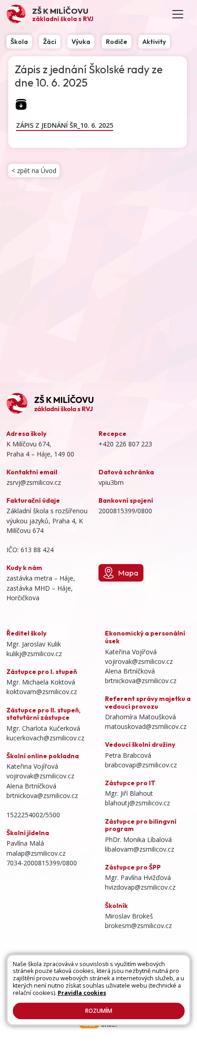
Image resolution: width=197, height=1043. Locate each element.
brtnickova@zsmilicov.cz (42, 795)
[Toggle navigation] (178, 14)
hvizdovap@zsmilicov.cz (140, 887)
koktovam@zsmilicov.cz (41, 691)
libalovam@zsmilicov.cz (139, 849)
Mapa (128, 572)
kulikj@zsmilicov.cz (34, 653)
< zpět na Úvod (33, 170)
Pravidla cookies (82, 993)
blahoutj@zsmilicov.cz (137, 803)
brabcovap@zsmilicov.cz (141, 765)
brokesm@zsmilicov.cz (138, 925)
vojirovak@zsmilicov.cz (40, 775)
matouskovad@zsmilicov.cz (145, 726)
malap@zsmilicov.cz (36, 853)
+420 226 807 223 (125, 444)
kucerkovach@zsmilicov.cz (45, 737)
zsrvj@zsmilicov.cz (33, 482)
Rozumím (98, 1011)
